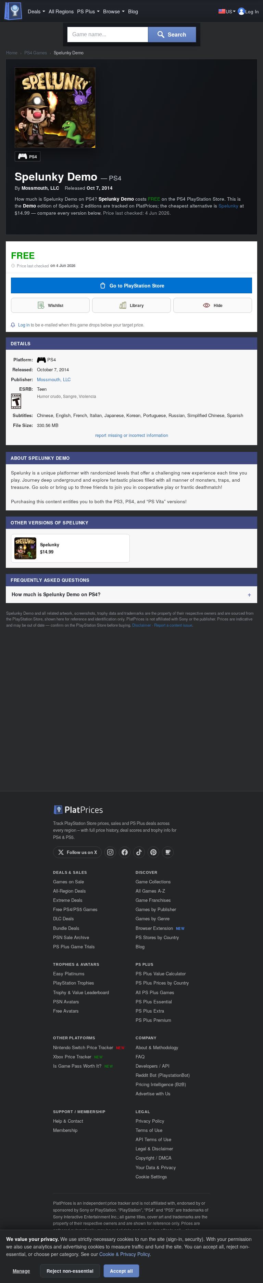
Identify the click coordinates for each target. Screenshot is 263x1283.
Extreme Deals (68, 900)
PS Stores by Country (157, 937)
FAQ (140, 1056)
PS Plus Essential (154, 1001)
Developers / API (153, 1066)
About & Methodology (157, 1047)
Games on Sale (68, 881)
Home (11, 53)
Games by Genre (153, 918)
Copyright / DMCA (154, 1157)
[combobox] (107, 34)
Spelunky (228, 205)
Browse (111, 11)
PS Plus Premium (153, 1020)
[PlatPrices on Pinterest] (153, 852)
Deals (34, 11)
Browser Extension (160, 928)
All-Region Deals (69, 890)
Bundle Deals (66, 928)
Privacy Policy (150, 1121)
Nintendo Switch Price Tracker (88, 1047)
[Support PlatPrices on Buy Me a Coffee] (168, 852)
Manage (21, 1271)
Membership (65, 1130)
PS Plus (86, 11)
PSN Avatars (66, 1001)
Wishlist (55, 305)
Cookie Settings (151, 1176)
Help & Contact (68, 1121)
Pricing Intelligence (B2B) (161, 1084)
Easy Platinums (69, 973)
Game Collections (153, 881)
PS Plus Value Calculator (161, 973)
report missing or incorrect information (131, 435)
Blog (133, 11)
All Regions (61, 11)
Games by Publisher (156, 909)
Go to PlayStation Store (137, 285)
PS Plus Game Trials (74, 946)
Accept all (121, 1271)
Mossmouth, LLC (54, 379)
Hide (218, 305)
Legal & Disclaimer (154, 1148)
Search (176, 34)
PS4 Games (35, 53)
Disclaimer (141, 625)
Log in (24, 325)
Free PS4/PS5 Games (75, 909)
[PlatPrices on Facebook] (124, 852)
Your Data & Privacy (156, 1167)
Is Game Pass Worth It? (83, 1066)
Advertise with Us (153, 1093)
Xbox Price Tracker (77, 1056)
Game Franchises (153, 900)
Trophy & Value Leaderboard (81, 992)
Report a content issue (173, 625)
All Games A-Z (150, 890)
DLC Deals (63, 918)
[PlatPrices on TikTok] (139, 852)
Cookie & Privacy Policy (124, 1254)
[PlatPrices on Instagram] (110, 852)
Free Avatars (66, 1010)
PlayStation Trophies (73, 982)
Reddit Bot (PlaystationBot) (163, 1075)
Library (137, 305)
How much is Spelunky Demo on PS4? (56, 594)
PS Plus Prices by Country (162, 982)
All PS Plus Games (155, 992)
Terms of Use (149, 1130)
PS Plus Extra (150, 1010)
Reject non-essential (70, 1271)
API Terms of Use (153, 1139)
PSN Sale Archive (71, 937)
